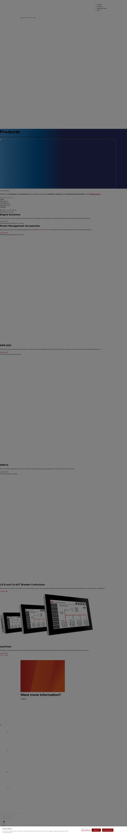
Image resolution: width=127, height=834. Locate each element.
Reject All (96, 830)
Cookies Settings (86, 830)
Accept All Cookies (108, 830)
